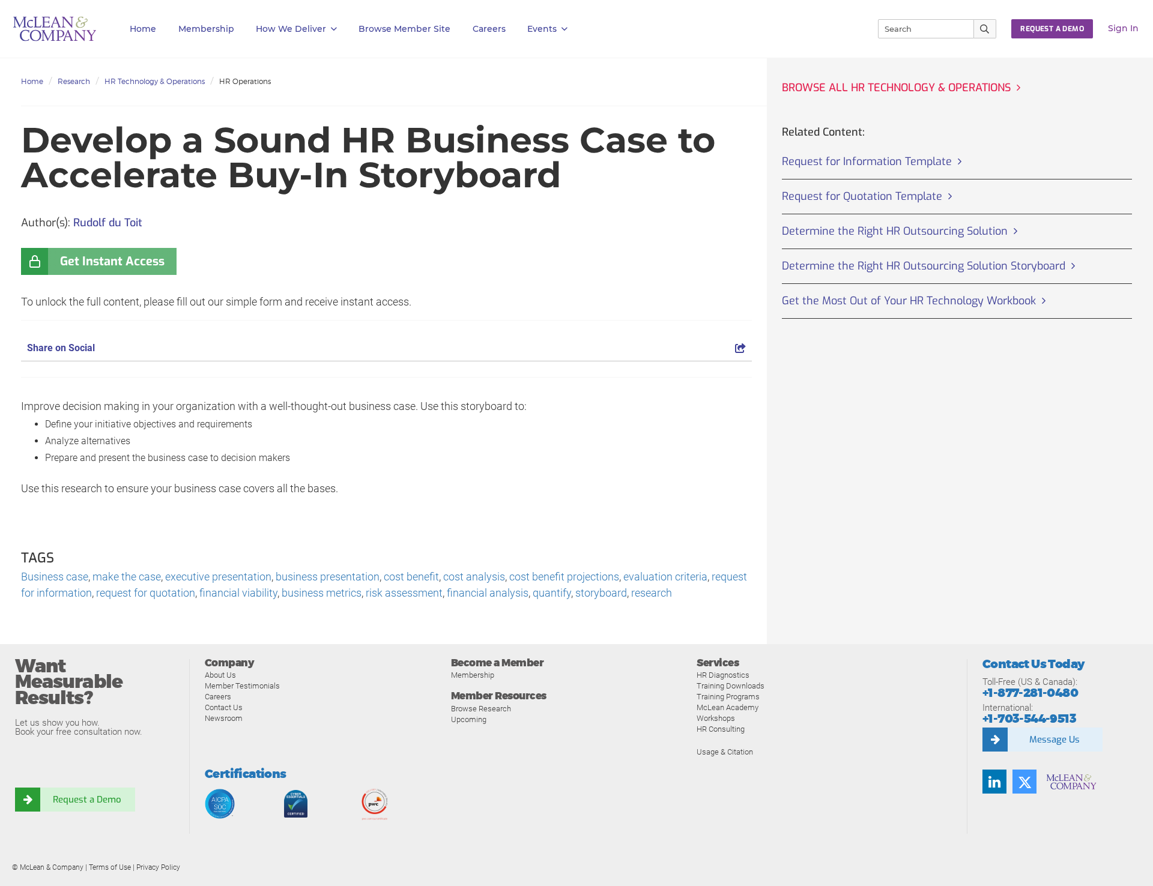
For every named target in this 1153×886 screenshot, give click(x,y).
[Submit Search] (985, 28)
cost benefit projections (564, 576)
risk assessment (404, 592)
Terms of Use (110, 867)
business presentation (328, 576)
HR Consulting (721, 729)
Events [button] (542, 28)
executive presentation (218, 576)
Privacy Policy (158, 867)
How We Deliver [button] (291, 28)
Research (74, 81)
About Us (220, 675)
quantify (552, 592)
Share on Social (61, 348)
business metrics (322, 592)
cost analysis (474, 576)
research (651, 592)
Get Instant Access (112, 261)
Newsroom (224, 718)
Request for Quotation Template (862, 196)
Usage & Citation (725, 751)
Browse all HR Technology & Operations (896, 87)
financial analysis (487, 592)
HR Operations (245, 81)
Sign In (1123, 28)
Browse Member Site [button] (404, 28)
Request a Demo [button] (1052, 29)
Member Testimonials (242, 685)
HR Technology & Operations (154, 81)
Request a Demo (87, 800)
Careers (218, 696)
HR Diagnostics (723, 675)
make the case (126, 576)
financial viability (238, 592)
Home (143, 28)
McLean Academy (727, 707)
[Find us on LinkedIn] (994, 782)
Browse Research (481, 708)
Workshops (716, 718)
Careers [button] (489, 28)
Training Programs (728, 696)
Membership (206, 28)
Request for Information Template (867, 161)
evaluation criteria (665, 576)
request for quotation (145, 592)
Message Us (1054, 740)
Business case (54, 576)
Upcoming (468, 719)
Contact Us (224, 707)
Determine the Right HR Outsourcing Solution (895, 231)
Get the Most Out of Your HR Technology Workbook (909, 301)
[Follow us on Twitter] (1024, 782)
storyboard (601, 592)
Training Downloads (730, 685)
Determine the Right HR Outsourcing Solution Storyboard (923, 266)
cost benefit (411, 576)
